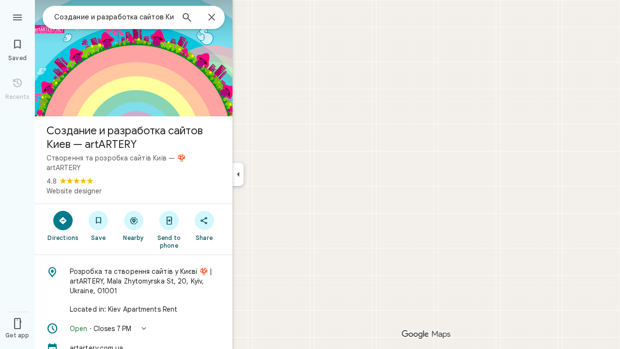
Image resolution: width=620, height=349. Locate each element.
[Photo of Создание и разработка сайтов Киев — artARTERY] (133, 58)
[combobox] (113, 17)
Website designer (74, 191)
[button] (133, 328)
